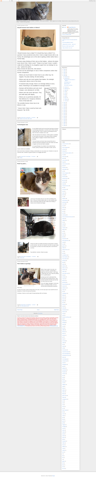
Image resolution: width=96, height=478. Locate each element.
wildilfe (63, 329)
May (65, 94)
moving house (64, 360)
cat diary (63, 182)
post (63, 466)
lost (63, 344)
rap (62, 402)
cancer (63, 413)
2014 (65, 113)
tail (62, 291)
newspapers (64, 364)
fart (62, 457)
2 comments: (33, 117)
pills (63, 379)
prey (63, 205)
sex (63, 196)
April (65, 96)
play (63, 262)
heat (63, 306)
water (63, 264)
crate (63, 448)
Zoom (63, 444)
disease (63, 280)
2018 (65, 107)
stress (63, 298)
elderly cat (64, 267)
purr (63, 213)
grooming (64, 282)
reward (63, 346)
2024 (65, 72)
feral (63, 209)
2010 (65, 119)
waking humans (65, 249)
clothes (63, 391)
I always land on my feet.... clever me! (69, 44)
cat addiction (64, 255)
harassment (64, 238)
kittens (63, 357)
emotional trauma (65, 185)
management (64, 399)
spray (63, 433)
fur (62, 222)
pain (63, 225)
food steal (64, 176)
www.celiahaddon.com (21, 325)
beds (63, 165)
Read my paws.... (22, 163)
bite (63, 187)
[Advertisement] (65, 58)
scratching (64, 214)
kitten (28, 118)
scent (63, 313)
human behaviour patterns (67, 152)
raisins (63, 430)
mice (63, 154)
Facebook (64, 441)
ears (63, 375)
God (63, 275)
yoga (63, 386)
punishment (64, 202)
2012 (65, 116)
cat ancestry (64, 349)
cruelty (63, 278)
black (63, 194)
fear (63, 302)
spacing (63, 380)
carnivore (64, 373)
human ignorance (65, 240)
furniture (63, 304)
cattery (63, 271)
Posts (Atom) (40, 313)
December (66, 76)
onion (63, 428)
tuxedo (63, 435)
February (66, 99)
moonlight (64, 426)
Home (38, 309)
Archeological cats (22, 124)
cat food (63, 149)
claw (63, 191)
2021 (65, 102)
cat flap (63, 174)
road (63, 242)
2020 (65, 104)
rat (62, 231)
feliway (63, 393)
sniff (63, 348)
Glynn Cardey (64, 410)
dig (62, 318)
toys (63, 233)
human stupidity (65, 147)
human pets (64, 156)
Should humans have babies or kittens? (28, 27)
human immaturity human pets (67, 216)
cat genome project (65, 351)
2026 (65, 69)
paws (23, 257)
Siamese (63, 331)
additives (63, 446)
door (63, 452)
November (66, 78)
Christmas (64, 167)
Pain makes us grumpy (23, 263)
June (65, 93)
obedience (64, 287)
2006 (65, 125)
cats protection (64, 200)
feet (63, 417)
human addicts (64, 256)
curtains (63, 450)
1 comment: (34, 304)
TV (62, 251)
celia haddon (64, 169)
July (65, 91)
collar (63, 415)
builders (63, 390)
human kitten (25, 118)
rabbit (63, 247)
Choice (63, 437)
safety (63, 289)
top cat (63, 468)
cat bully (63, 276)
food (63, 145)
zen (63, 408)
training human (65, 178)
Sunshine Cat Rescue (66, 317)
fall (62, 455)
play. (63, 464)
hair (63, 211)
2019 (65, 105)
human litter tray (65, 273)
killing (63, 295)
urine (63, 382)
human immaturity (65, 284)
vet (62, 171)
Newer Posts (19, 309)
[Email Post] (37, 117)
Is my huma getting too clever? (67, 42)
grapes (63, 461)
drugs (63, 300)
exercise (63, 335)
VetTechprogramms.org (54, 325)
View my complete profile (66, 34)
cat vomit (63, 340)
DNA (63, 439)
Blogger (53, 475)
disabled (63, 320)
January (66, 100)
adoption (21, 118)
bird (63, 253)
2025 (65, 70)
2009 (65, 120)
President (64, 371)
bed (63, 411)
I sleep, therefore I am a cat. (67, 47)
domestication (64, 309)
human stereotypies (65, 353)
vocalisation (64, 293)
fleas (63, 419)
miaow (63, 324)
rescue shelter (64, 160)
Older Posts (56, 309)
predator (63, 269)
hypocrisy (64, 311)
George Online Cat (71, 27)
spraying (63, 260)
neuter (31, 118)
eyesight (63, 322)
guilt (63, 422)
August (65, 90)
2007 (65, 123)
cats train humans (65, 143)
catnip (63, 218)
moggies (63, 424)
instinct (63, 397)
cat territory (64, 189)
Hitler (63, 388)
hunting (21, 157)
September (66, 88)
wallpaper (64, 384)
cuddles (63, 220)
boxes (63, 333)
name (63, 362)
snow (63, 326)
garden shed (64, 395)
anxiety (21, 257)
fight (63, 236)
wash (63, 315)
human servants (65, 163)
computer (64, 227)
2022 (65, 75)
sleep (63, 183)
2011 (64, 117)
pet (62, 337)
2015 (65, 111)
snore (63, 406)
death (63, 207)
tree (63, 244)
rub (62, 404)
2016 (65, 110)
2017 (65, 108)
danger (63, 229)
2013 (65, 114)
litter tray (63, 180)
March (65, 97)
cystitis (63, 342)
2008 (65, 122)
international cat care (66, 355)
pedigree (63, 368)
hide (63, 377)
